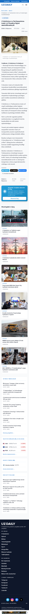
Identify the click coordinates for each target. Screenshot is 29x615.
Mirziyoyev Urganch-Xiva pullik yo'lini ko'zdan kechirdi (13, 487)
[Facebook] (16, 599)
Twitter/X (14, 170)
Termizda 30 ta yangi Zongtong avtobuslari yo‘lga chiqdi (12, 405)
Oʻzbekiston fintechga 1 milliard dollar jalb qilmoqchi (13, 412)
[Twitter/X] (21, 599)
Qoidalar (4, 563)
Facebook (23, 170)
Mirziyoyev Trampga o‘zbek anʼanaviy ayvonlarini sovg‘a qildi (13, 384)
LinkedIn (4, 590)
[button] (22, 4)
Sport (3, 547)
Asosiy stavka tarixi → (9, 469)
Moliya (3, 539)
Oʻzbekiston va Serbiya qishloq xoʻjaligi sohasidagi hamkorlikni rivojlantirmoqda (14, 508)
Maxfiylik (4, 566)
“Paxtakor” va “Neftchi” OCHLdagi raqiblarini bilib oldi (12, 501)
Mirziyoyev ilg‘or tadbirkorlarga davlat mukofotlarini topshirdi (13, 480)
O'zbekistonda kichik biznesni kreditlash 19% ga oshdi (14, 398)
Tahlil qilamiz (24, 1)
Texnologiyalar (6, 541)
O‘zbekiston (5, 534)
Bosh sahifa (4, 10)
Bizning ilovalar (6, 568)
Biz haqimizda (5, 561)
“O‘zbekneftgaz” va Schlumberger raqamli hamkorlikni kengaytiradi (12, 391)
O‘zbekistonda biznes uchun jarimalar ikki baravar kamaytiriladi (13, 494)
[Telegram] (7, 599)
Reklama (4, 571)
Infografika (7, 1)
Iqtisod (10, 10)
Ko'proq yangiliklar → (8, 433)
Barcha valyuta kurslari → (9, 454)
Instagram (4, 582)
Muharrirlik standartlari (8, 574)
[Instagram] (12, 599)
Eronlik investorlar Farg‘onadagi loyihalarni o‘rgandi (12, 426)
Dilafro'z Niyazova (6, 28)
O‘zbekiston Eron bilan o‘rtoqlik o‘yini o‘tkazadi (13, 419)
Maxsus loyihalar (15, 1)
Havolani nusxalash (9, 173)
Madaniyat (4, 544)
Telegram (6, 170)
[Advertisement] (14, 612)
